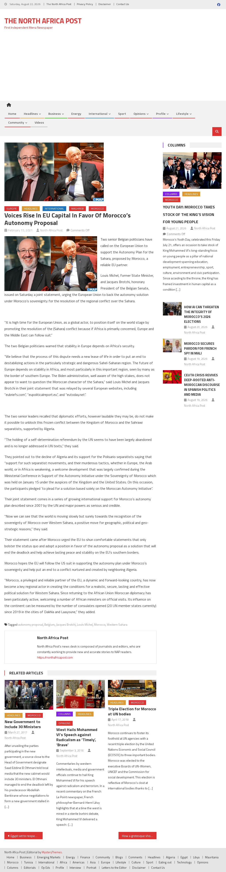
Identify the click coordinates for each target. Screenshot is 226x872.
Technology (184, 862)
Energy (76, 113)
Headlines (31, 113)
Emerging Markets (48, 857)
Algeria (170, 857)
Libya (196, 857)
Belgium (49, 624)
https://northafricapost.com (55, 657)
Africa (63, 862)
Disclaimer (104, 4)
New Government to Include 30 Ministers (23, 724)
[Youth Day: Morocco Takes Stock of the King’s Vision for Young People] (192, 170)
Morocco (97, 208)
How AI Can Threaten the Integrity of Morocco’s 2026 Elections (201, 314)
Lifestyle (182, 113)
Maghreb (77, 208)
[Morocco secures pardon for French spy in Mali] (172, 346)
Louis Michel (85, 624)
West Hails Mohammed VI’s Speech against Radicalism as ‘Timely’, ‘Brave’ (76, 737)
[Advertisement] (113, 67)
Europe (12, 208)
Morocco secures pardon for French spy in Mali (200, 348)
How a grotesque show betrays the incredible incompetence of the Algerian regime (139, 835)
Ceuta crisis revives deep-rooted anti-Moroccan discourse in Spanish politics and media (202, 385)
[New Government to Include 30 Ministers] (29, 695)
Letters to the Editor (114, 867)
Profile (161, 113)
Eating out (165, 862)
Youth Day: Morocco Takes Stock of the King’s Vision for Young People (189, 214)
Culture (136, 862)
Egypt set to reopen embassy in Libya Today (26, 835)
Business (54, 113)
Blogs (119, 857)
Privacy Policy (85, 4)
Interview (75, 867)
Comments (135, 857)
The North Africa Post (58, 4)
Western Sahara (117, 624)
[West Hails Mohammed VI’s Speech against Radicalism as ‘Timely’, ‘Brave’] (80, 694)
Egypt (184, 857)
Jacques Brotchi (66, 624)
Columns (64, 714)
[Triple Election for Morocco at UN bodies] (132, 688)
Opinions (139, 113)
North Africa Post (51, 230)
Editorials (30, 867)
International (98, 113)
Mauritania (211, 857)
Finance (85, 857)
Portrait (91, 867)
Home (12, 113)
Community (16, 122)
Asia (93, 862)
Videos (39, 122)
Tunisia (28, 862)
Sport (122, 113)
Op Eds (45, 867)
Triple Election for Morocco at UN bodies (132, 711)
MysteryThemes (52, 852)
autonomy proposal (30, 624)
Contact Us (122, 4)
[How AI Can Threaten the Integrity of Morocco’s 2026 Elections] (172, 308)
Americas (79, 862)
